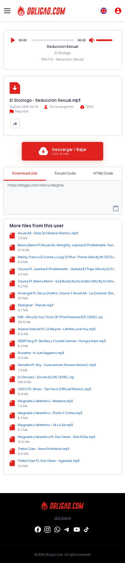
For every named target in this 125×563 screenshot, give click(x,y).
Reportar (22, 111)
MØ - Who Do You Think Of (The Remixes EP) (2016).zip (60, 317)
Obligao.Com (54, 555)
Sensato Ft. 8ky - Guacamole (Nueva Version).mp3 (57, 365)
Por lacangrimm (61, 107)
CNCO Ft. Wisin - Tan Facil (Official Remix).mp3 (54, 389)
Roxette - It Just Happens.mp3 (41, 353)
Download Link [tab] (24, 173)
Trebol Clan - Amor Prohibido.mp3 (43, 448)
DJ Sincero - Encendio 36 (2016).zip (46, 377)
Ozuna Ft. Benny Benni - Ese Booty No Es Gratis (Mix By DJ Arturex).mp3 (67, 281)
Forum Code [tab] (65, 173)
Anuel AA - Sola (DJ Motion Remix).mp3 (48, 233)
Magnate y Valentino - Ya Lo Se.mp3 (45, 425)
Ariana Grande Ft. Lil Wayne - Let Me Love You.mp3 (57, 329)
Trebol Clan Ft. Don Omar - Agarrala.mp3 (49, 460)
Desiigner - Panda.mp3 (35, 305)
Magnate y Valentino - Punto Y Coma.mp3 (50, 413)
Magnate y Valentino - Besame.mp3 (45, 401)
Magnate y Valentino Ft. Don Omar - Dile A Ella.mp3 (56, 436)
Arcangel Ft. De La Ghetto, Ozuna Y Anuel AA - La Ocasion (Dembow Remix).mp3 (67, 293)
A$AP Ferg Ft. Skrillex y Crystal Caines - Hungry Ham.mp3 (62, 341)
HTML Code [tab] (103, 173)
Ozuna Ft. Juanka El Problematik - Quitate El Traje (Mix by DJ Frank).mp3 (67, 269)
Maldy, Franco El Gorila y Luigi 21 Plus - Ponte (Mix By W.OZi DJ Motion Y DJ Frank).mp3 (67, 257)
